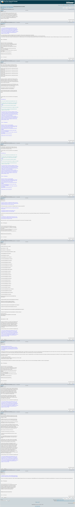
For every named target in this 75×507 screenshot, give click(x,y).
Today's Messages (4, 7)
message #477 (12, 9)
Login (71, 5)
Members (65, 5)
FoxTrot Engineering (3, 23)
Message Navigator (11, 7)
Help (62, 5)
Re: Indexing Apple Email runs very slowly (6, 22)
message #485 (13, 384)
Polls (7, 7)
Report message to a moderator (71, 19)
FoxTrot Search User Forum (9, 6)
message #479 (13, 22)
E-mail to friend (2, 8)
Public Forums (4, 6)
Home (73, 5)
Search (60, 5)
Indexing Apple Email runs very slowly (6, 9)
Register (68, 5)
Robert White (2, 10)
